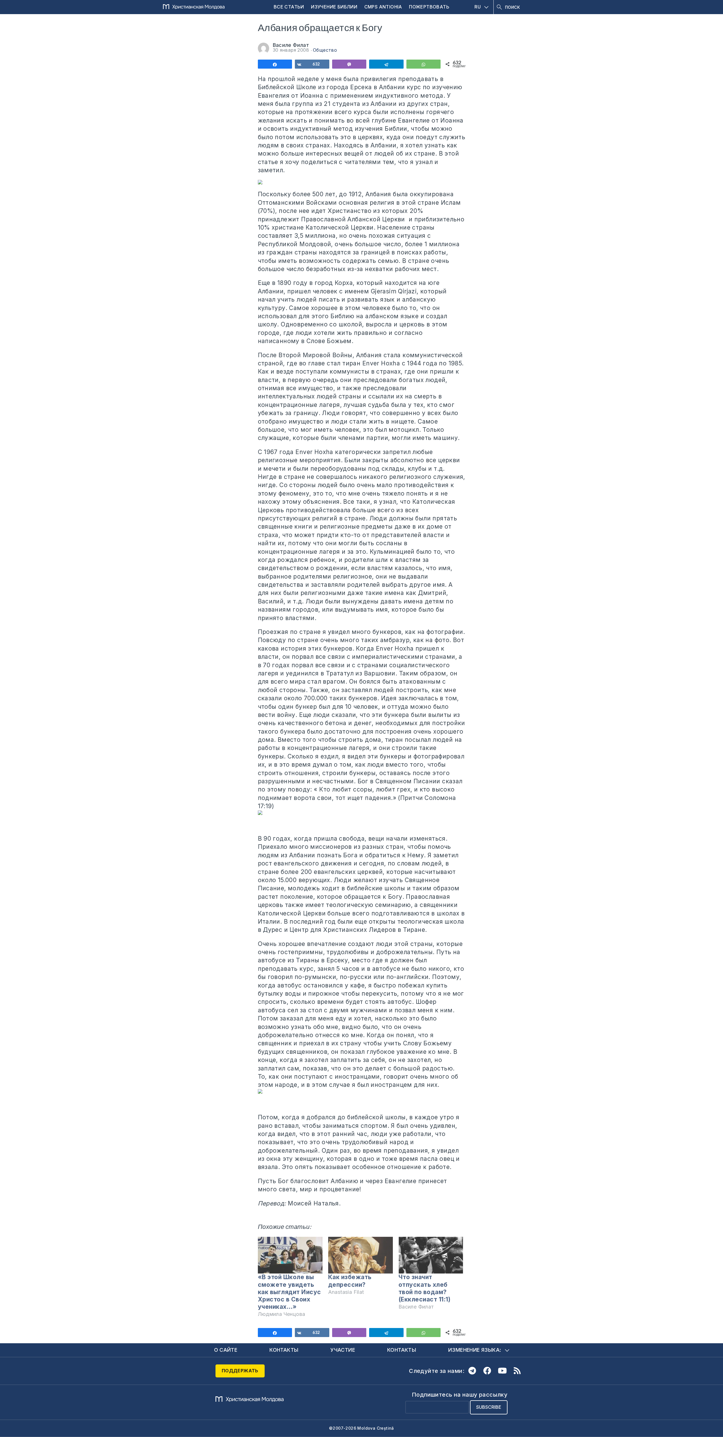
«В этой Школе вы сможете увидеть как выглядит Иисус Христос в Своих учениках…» (289, 1292)
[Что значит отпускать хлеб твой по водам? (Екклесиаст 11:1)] (430, 1255)
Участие (342, 1350)
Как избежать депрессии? (350, 1281)
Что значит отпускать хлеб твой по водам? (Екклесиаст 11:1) (424, 1288)
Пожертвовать (429, 7)
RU (477, 7)
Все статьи (289, 7)
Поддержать (240, 1370)
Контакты (283, 1350)
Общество (325, 50)
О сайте (226, 1350)
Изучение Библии (334, 7)
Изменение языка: (474, 1350)
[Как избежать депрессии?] (360, 1255)
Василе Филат (291, 45)
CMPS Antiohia (383, 7)
